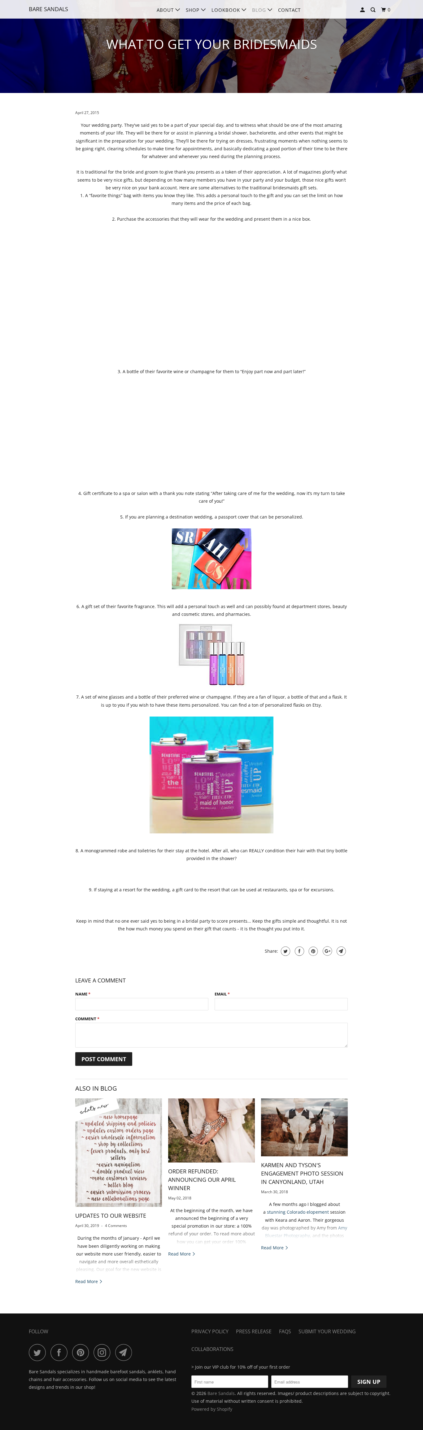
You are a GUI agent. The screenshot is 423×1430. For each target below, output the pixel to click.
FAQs (285, 1331)
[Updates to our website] (118, 1152)
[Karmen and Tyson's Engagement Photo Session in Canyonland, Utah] (304, 1127)
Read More (87, 1281)
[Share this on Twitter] (284, 951)
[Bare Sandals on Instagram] (104, 1352)
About (166, 10)
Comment (87, 1019)
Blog (260, 10)
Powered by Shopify (211, 1409)
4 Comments (116, 1225)
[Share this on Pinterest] (312, 951)
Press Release (254, 1331)
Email (222, 994)
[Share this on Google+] (326, 951)
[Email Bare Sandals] (125, 1352)
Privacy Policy (210, 1331)
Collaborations (212, 1349)
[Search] (373, 9)
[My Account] (363, 9)
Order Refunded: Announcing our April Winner (202, 1179)
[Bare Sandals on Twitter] (39, 1352)
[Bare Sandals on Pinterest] (82, 1352)
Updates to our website (110, 1215)
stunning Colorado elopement (298, 1212)
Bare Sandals (48, 9)
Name (82, 994)
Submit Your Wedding (327, 1331)
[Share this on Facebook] (298, 951)
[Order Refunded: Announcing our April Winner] (211, 1130)
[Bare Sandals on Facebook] (60, 1352)
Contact (289, 10)
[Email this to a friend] (340, 951)
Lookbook (227, 10)
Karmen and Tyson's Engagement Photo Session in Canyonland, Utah (302, 1173)
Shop (193, 10)
